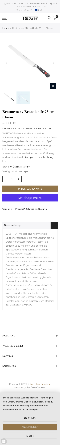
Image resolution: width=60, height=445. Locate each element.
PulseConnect (38, 387)
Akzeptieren (30, 427)
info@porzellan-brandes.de (34, 3)
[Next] (53, 63)
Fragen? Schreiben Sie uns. (31, 209)
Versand (21, 128)
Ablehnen (30, 418)
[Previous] (7, 63)
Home (5, 28)
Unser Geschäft (25, 10)
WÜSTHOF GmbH (20, 166)
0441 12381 (11, 3)
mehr (30, 435)
